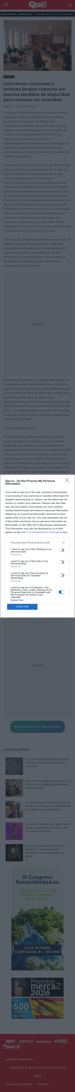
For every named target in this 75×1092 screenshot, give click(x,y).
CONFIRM (22, 606)
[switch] (61, 550)
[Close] (68, 481)
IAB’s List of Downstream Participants (41, 532)
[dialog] (37, 546)
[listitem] (37, 542)
